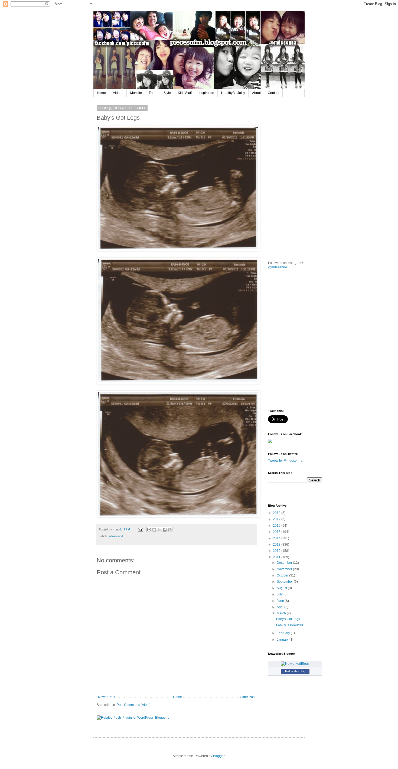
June (281, 601)
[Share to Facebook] (164, 529)
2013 (277, 544)
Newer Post (106, 697)
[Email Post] (140, 529)
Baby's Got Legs (288, 619)
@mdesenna (277, 267)
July (280, 594)
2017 (277, 519)
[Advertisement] (308, 140)
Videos (118, 93)
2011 (277, 557)
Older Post (247, 697)
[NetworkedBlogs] (295, 664)
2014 (277, 538)
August (282, 588)
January (283, 639)
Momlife (136, 93)
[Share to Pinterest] (169, 529)
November (285, 569)
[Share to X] (159, 529)
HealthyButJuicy (233, 93)
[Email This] (149, 529)
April (280, 607)
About (256, 93)
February (284, 633)
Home (101, 93)
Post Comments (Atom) (134, 705)
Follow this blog (295, 671)
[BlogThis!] (154, 529)
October (283, 575)
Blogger (218, 756)
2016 (277, 525)
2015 (277, 532)
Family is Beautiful (289, 625)
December (285, 563)
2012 (277, 551)
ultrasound (116, 536)
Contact (273, 93)
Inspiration (206, 93)
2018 (277, 513)
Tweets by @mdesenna (285, 460)
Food (152, 93)
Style (167, 93)
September (285, 582)
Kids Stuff (185, 93)
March (282, 613)
